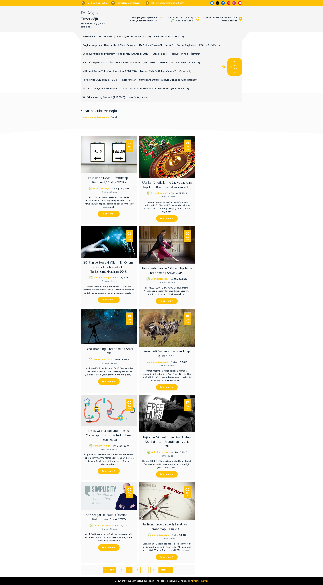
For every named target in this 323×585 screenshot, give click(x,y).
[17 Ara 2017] (167, 413)
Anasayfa (88, 36)
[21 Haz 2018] (167, 156)
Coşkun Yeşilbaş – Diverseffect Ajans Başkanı (109, 45)
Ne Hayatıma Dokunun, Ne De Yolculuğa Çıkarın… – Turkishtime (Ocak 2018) (108, 435)
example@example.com (128, 3)
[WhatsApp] (172, 20)
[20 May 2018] (167, 244)
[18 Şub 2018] (167, 327)
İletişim (195, 53)
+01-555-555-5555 (97, 3)
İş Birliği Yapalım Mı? (95, 62)
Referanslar (129, 79)
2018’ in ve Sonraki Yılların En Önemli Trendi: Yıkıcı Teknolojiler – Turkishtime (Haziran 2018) (108, 267)
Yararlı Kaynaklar (138, 97)
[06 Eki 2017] (167, 500)
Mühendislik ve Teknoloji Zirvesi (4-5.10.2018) (110, 71)
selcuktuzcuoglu (101, 188)
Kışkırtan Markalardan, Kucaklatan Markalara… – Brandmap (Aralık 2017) (167, 441)
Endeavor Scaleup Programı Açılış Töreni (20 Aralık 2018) (116, 53)
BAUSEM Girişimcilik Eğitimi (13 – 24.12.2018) (124, 36)
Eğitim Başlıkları (186, 45)
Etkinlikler (159, 53)
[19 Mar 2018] (109, 326)
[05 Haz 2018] (109, 241)
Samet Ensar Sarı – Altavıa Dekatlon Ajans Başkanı (168, 79)
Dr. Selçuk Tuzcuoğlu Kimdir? (156, 45)
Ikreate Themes (200, 581)
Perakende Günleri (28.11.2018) (100, 79)
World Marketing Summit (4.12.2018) (104, 97)
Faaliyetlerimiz (179, 53)
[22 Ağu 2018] (109, 154)
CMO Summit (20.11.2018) (169, 36)
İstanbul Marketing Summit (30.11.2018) (133, 62)
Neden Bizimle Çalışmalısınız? (158, 71)
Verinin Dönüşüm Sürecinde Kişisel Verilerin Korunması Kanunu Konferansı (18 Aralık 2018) (136, 88)
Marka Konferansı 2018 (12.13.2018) (180, 62)
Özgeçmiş (185, 71)
